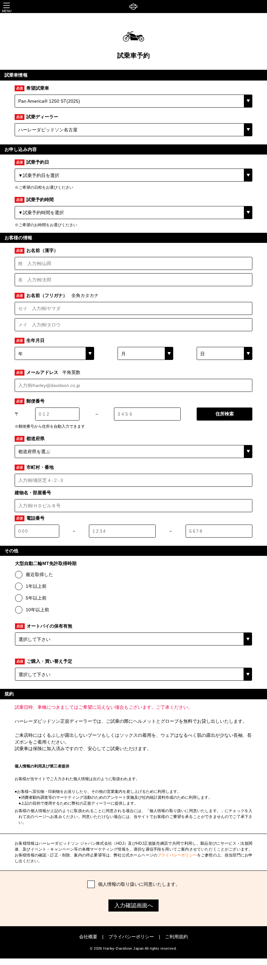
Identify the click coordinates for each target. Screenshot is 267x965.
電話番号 (30, 518)
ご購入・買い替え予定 (44, 661)
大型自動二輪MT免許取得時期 (46, 563)
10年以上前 (37, 609)
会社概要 (88, 937)
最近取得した (39, 574)
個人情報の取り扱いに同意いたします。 (139, 884)
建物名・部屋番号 (33, 492)
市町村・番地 (35, 467)
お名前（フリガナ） (57, 295)
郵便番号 (30, 401)
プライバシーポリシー (177, 855)
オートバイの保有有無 (44, 626)
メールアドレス (48, 372)
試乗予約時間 (35, 199)
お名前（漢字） (37, 250)
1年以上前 (36, 586)
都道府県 (30, 438)
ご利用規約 (176, 937)
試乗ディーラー (37, 116)
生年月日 (30, 340)
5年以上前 (36, 598)
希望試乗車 (32, 88)
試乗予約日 (32, 162)
